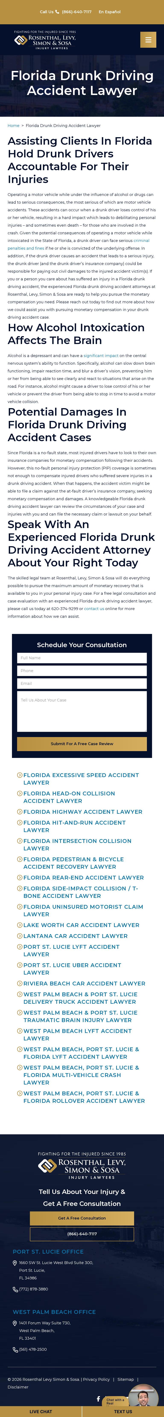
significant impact (101, 355)
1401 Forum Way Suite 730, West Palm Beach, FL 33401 (44, 1331)
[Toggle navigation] (148, 40)
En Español (110, 12)
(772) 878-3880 (33, 1289)
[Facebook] (98, 1399)
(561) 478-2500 (33, 1349)
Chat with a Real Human (115, 1403)
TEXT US (123, 1411)
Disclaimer (18, 1387)
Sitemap (126, 1379)
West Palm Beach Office (54, 1312)
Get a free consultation (82, 1218)
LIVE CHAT (41, 1411)
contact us (94, 608)
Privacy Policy (96, 1379)
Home (13, 125)
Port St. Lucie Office (48, 1252)
